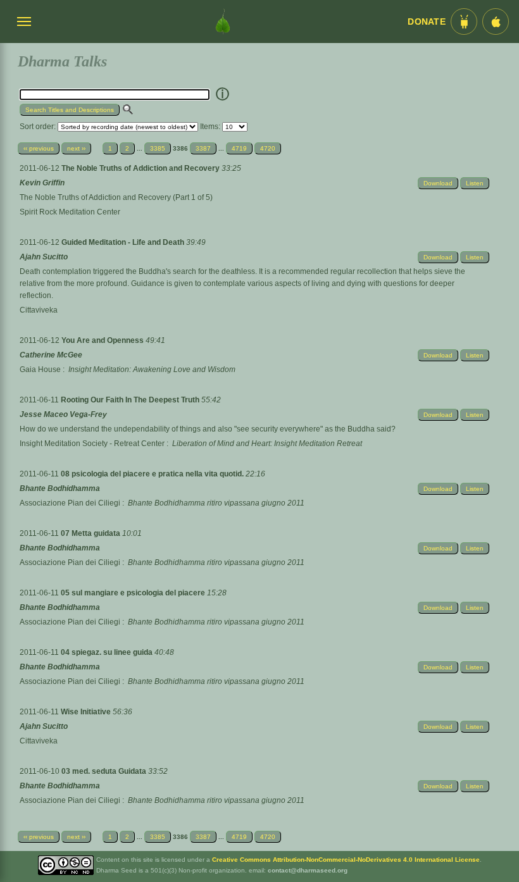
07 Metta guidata (91, 533)
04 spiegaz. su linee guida (107, 652)
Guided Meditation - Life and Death (123, 242)
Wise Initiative (87, 711)
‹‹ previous (38, 148)
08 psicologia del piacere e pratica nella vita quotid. (153, 473)
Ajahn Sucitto (44, 256)
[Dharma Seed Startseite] (223, 21)
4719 (239, 148)
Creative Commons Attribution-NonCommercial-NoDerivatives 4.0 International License (346, 859)
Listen (475, 183)
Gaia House (40, 369)
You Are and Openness (103, 340)
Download (438, 183)
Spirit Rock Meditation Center (70, 212)
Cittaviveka (39, 310)
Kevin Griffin (42, 182)
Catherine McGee (51, 355)
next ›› (76, 148)
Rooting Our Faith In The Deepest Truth (131, 399)
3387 (203, 148)
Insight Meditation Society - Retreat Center (92, 443)
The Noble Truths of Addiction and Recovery (141, 168)
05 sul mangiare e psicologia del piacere (134, 592)
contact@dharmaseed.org (307, 870)
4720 (267, 148)
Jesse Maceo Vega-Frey (63, 414)
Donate (427, 22)
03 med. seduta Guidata (104, 771)
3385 (157, 148)
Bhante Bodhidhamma (60, 488)
